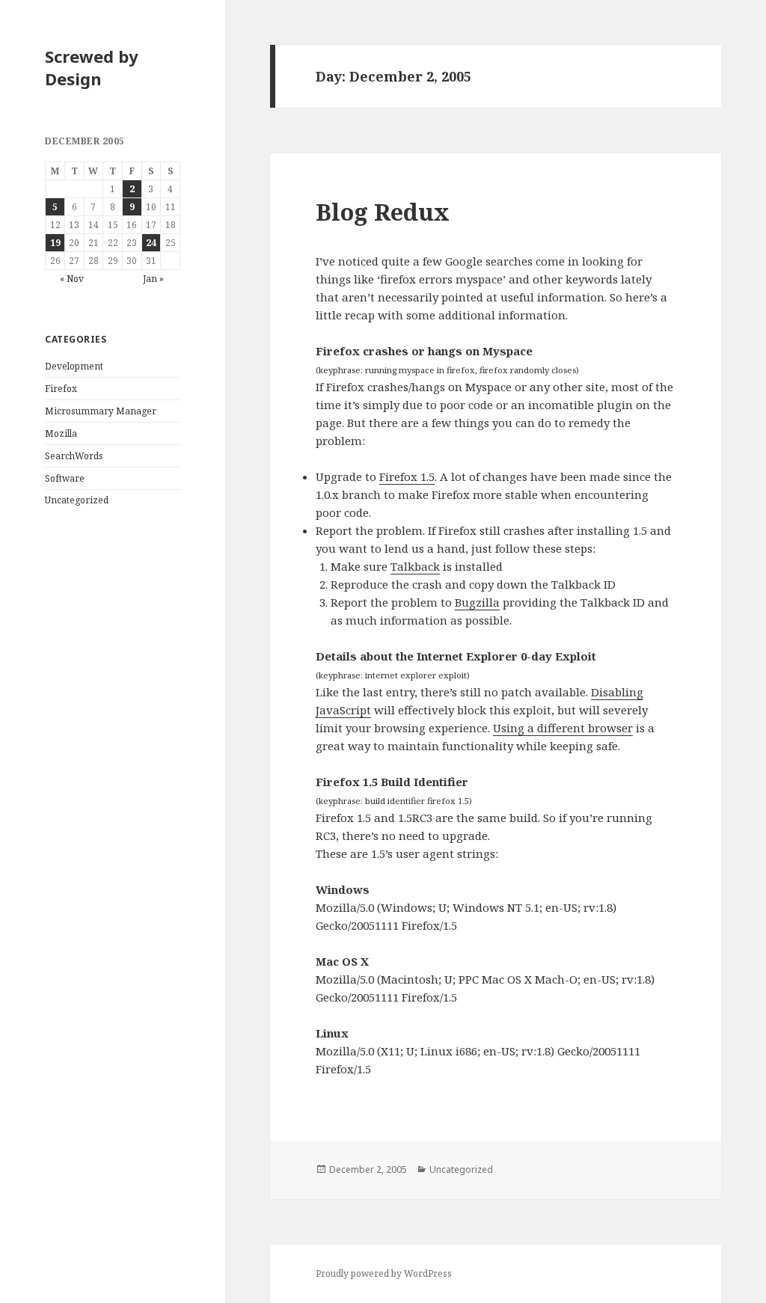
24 (151, 242)
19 (55, 242)
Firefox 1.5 (407, 476)
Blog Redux (383, 211)
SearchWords (74, 456)
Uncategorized (76, 500)
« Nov (72, 278)
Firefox (61, 388)
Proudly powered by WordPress (384, 1273)
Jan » (153, 278)
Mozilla (61, 433)
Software (65, 478)
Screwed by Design (91, 67)
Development (74, 366)
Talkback (415, 566)
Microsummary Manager (100, 411)
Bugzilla (477, 602)
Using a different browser (563, 727)
